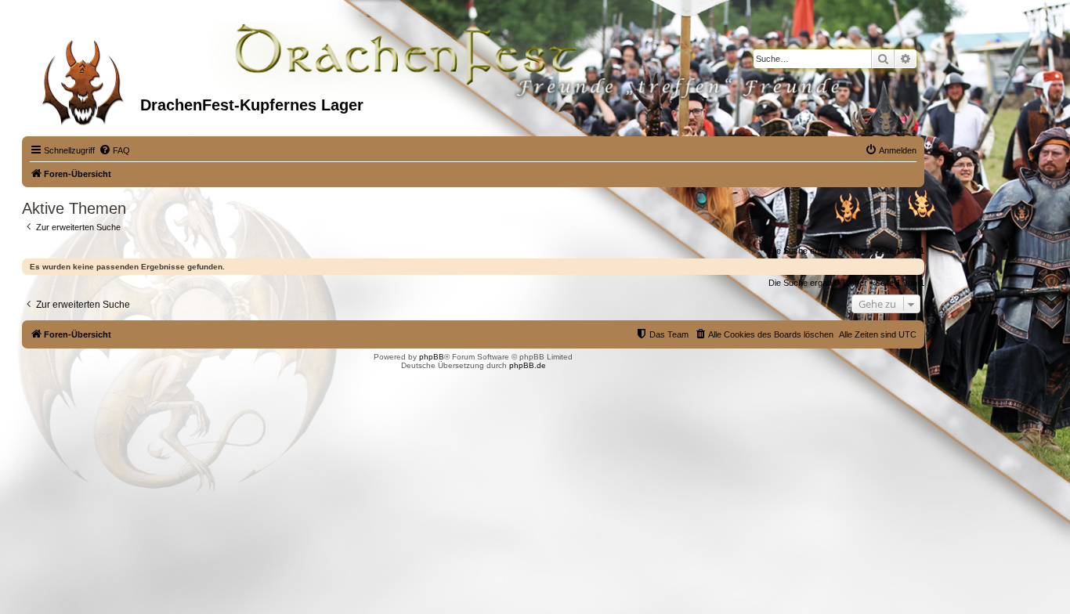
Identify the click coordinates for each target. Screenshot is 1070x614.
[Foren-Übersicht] (83, 77)
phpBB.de (527, 365)
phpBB (431, 356)
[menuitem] (114, 150)
